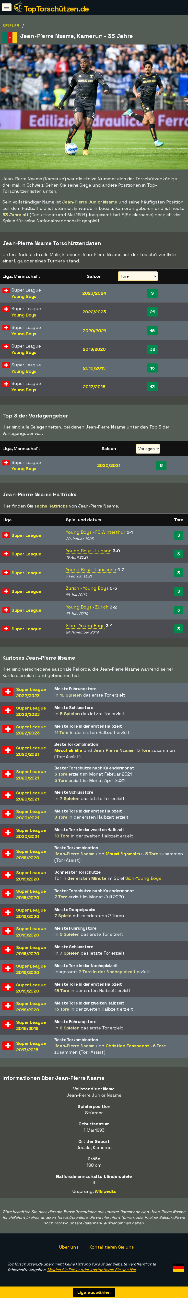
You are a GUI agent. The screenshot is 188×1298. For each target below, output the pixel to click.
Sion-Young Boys (143, 878)
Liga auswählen (94, 1292)
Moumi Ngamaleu (124, 854)
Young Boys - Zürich (87, 607)
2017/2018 (94, 386)
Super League (26, 535)
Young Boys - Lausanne (91, 569)
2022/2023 (94, 312)
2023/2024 (94, 293)
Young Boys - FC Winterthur (95, 532)
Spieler (11, 25)
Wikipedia (105, 1191)
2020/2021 (94, 330)
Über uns (68, 1247)
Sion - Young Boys (85, 625)
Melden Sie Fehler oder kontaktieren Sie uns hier (91, 1269)
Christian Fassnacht (127, 1046)
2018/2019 (94, 368)
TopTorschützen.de (56, 9)
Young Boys (24, 296)
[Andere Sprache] (178, 1266)
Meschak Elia (68, 750)
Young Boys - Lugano (88, 550)
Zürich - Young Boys (87, 588)
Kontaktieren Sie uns (111, 1247)
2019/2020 (94, 349)
